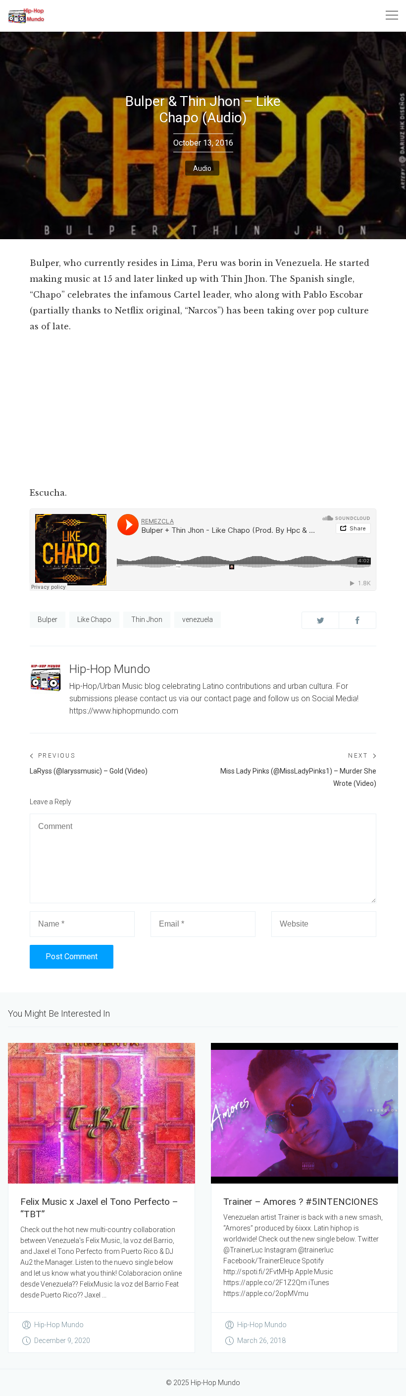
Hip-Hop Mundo (109, 669)
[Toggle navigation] (392, 15)
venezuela (197, 619)
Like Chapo (94, 619)
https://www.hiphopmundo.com (123, 711)
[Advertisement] (203, 411)
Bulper (47, 619)
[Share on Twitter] (320, 620)
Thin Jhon (146, 619)
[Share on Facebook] (357, 620)
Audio (202, 168)
